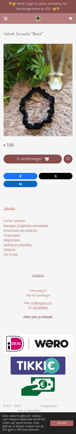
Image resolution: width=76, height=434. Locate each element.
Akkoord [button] (61, 423)
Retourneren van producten (20, 231)
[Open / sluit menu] (6, 18)
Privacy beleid (12, 235)
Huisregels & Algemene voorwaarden (26, 226)
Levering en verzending (17, 245)
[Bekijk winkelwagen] (70, 18)
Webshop (9, 250)
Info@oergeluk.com (41, 303)
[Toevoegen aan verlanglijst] (68, 159)
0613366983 (40, 308)
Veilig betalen (12, 240)
